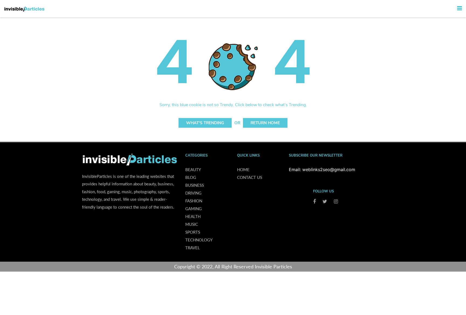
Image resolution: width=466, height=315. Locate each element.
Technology (199, 239)
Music (191, 224)
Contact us (249, 177)
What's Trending (205, 123)
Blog (190, 177)
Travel (192, 247)
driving (193, 193)
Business (194, 185)
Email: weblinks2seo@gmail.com (322, 169)
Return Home (265, 123)
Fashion (193, 200)
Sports (192, 232)
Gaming (193, 208)
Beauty (193, 169)
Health (193, 216)
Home (243, 169)
